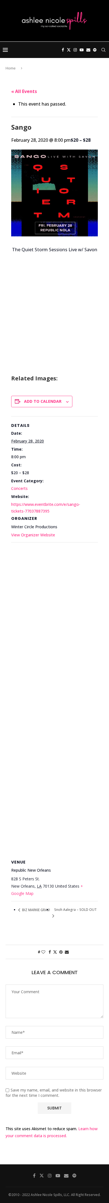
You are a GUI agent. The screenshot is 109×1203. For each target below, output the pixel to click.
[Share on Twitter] (55, 952)
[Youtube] (82, 50)
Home (11, 68)
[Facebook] (63, 50)
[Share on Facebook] (50, 952)
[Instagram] (75, 50)
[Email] (88, 50)
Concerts (19, 488)
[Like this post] (43, 952)
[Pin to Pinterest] (61, 952)
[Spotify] (94, 50)
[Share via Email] (67, 952)
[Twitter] (69, 50)
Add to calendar (42, 401)
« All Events (24, 91)
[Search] (103, 50)
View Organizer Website (33, 534)
